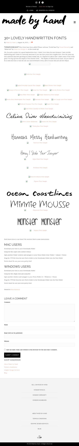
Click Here (42, 7)
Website (6, 341)
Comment (7, 302)
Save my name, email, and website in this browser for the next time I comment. (31, 350)
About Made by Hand (11, 364)
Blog (5, 373)
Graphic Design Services (12, 370)
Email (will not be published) (13, 333)
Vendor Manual (39, 390)
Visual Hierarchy (64, 47)
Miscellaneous (15, 290)
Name (6, 325)
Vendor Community (39, 395)
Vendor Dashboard (39, 400)
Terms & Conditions (10, 367)
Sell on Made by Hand (39, 385)
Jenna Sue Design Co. (21, 49)
